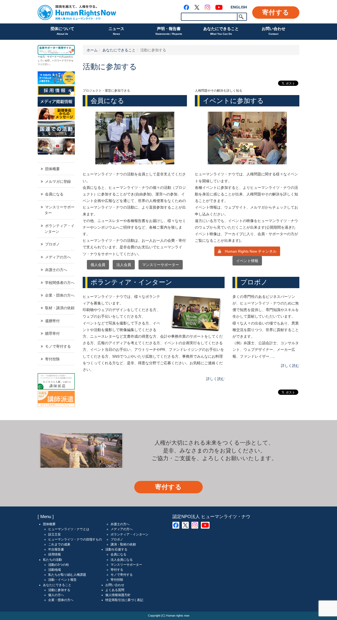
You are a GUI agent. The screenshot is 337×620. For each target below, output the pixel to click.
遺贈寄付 (52, 321)
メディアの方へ (58, 257)
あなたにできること (221, 30)
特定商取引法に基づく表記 (124, 600)
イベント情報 (247, 261)
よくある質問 (114, 590)
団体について (62, 30)
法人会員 (123, 265)
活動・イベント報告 (62, 580)
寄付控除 (52, 359)
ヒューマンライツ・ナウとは (68, 529)
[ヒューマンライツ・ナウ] (77, 11)
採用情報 (54, 554)
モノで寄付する (58, 346)
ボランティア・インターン (59, 229)
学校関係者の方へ (60, 283)
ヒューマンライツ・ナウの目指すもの (75, 539)
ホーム (92, 50)
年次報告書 (56, 549)
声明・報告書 (168, 30)
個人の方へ (56, 595)
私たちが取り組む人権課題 (67, 575)
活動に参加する (59, 590)
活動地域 (54, 570)
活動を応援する (116, 549)
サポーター (53, 56)
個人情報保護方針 (118, 595)
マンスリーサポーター (160, 265)
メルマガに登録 (58, 181)
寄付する (275, 12)
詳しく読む (215, 379)
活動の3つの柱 (58, 565)
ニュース (116, 30)
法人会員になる (122, 560)
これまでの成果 (59, 544)
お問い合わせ (273, 30)
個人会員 (98, 265)
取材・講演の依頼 (60, 308)
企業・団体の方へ (60, 295)
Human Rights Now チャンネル (248, 251)
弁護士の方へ (56, 270)
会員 (42, 56)
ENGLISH (239, 7)
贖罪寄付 (52, 333)
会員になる (54, 194)
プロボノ (52, 244)
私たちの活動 (52, 560)
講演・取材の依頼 (123, 544)
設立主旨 (54, 534)
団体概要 (52, 169)
